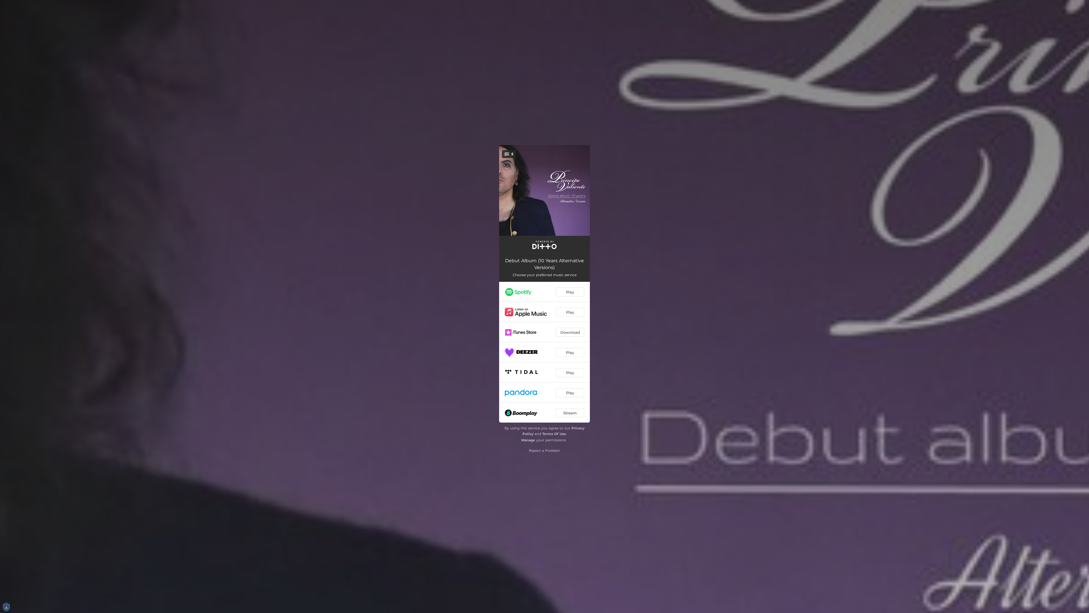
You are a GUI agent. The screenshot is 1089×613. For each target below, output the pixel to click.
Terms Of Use (554, 434)
